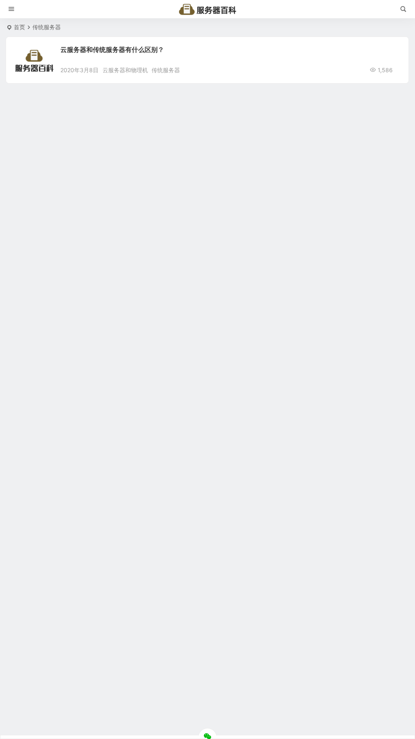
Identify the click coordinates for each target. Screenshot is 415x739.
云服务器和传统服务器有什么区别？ (112, 49)
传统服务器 (166, 70)
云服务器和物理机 (125, 70)
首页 (19, 27)
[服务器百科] (207, 9)
